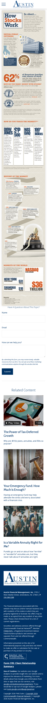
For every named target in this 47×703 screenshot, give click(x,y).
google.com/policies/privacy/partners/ (18, 684)
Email (4, 327)
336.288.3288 (9, 597)
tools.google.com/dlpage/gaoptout (20, 689)
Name (4, 312)
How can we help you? (12, 342)
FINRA (6, 631)
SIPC (11, 631)
